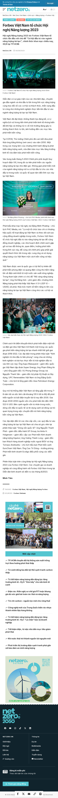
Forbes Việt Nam (19, 489)
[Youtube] (10, 728)
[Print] (40, 794)
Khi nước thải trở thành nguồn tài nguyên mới (29, 638)
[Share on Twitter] (23, 794)
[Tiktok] (20, 728)
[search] (40, 9)
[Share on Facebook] (18, 794)
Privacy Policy (32, 2)
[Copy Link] (34, 794)
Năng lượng (9, 20)
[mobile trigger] (5, 9)
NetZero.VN (7, 51)
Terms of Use (8, 4)
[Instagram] (15, 728)
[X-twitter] (25, 728)
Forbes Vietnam (20, 493)
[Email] (29, 794)
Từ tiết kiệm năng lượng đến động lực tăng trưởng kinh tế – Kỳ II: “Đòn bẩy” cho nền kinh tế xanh (27, 582)
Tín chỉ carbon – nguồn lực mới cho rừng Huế (29, 601)
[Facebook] (5, 728)
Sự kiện (21, 20)
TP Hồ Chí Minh (33, 20)
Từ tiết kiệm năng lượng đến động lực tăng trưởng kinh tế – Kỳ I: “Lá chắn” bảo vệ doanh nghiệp (26, 620)
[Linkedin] (30, 728)
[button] (29, 553)
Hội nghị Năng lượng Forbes (37, 489)
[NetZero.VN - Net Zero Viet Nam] (18, 9)
